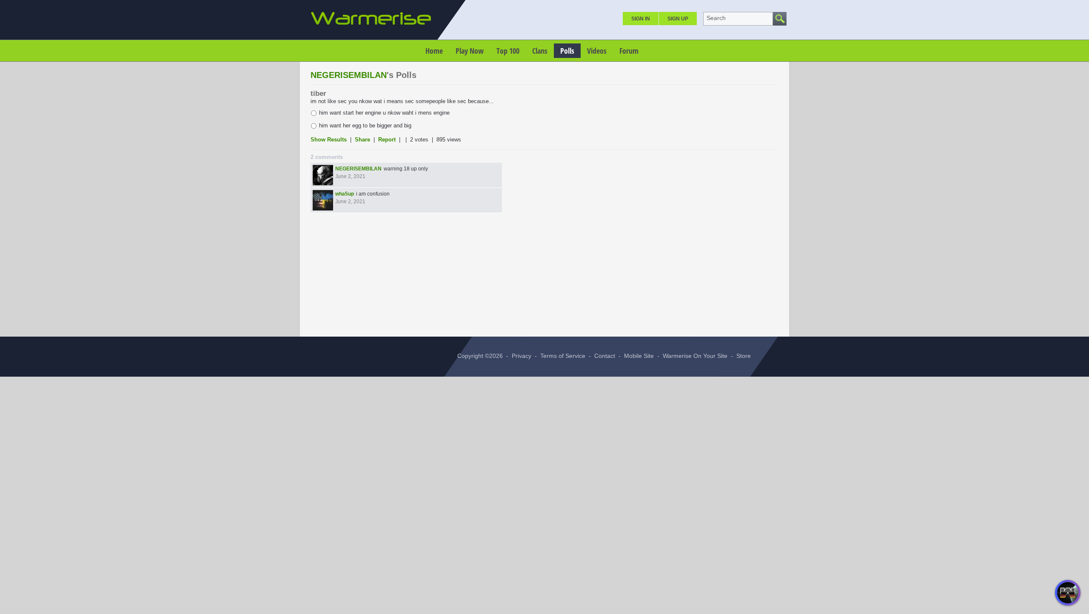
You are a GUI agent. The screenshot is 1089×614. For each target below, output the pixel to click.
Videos (597, 51)
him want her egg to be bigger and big (365, 125)
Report (387, 139)
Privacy (521, 355)
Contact (604, 355)
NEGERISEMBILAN (349, 75)
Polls (567, 51)
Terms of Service (562, 355)
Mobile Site (639, 355)
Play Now (470, 51)
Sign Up (677, 19)
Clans (539, 51)
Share (362, 139)
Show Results (329, 139)
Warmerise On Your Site (695, 355)
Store (743, 355)
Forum (629, 51)
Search (716, 17)
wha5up (344, 194)
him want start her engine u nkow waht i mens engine (384, 113)
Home (434, 51)
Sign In (640, 19)
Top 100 (507, 51)
